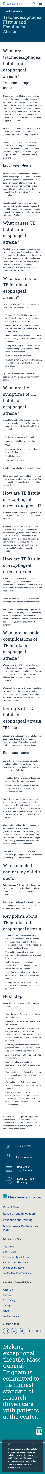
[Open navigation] (40, 3)
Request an (16, 1257)
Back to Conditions (14, 11)
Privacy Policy (14, 1467)
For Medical (17, 1273)
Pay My (9, 1246)
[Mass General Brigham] (13, 3)
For (11, 1316)
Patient (11, 1207)
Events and (13, 1267)
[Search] (34, 4)
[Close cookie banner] (33, 1445)
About (8, 1289)
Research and (19, 1213)
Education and (17, 1220)
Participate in (15, 1262)
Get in (9, 1251)
